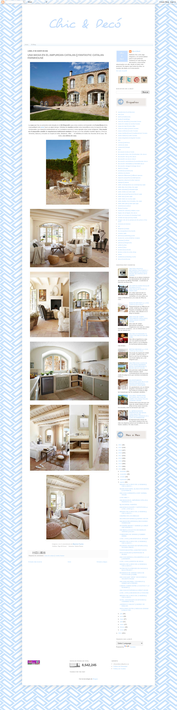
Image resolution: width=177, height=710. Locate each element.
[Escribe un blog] (36, 552)
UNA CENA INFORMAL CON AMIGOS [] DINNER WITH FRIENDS (132, 582)
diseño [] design (123, 168)
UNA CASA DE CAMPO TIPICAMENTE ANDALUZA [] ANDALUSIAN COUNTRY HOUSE (138, 319)
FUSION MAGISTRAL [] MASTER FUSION (133, 550)
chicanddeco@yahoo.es (121, 664)
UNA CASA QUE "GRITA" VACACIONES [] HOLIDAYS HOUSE (133, 578)
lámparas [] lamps (123, 228)
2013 (120, 466)
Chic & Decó (136, 51)
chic (119, 140)
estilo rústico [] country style (127, 199)
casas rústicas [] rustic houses (127, 135)
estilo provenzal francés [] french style (130, 194)
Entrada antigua (102, 562)
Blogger (95, 679)
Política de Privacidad (120, 666)
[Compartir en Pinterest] (44, 552)
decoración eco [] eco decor (127, 159)
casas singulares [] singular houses (129, 138)
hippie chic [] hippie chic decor (127, 213)
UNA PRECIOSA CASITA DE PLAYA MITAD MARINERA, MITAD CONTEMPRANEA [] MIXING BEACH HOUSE (138, 365)
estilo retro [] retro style (125, 196)
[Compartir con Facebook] (41, 552)
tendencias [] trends (124, 249)
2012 (120, 469)
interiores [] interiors (124, 224)
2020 (120, 447)
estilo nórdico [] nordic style (126, 192)
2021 (120, 445)
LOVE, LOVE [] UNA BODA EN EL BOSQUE (134, 538)
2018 (120, 453)
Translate (133, 647)
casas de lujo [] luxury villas (126, 126)
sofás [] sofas (122, 245)
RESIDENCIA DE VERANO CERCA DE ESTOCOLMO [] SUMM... (132, 573)
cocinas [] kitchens (124, 142)
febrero (122, 627)
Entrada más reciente (35, 562)
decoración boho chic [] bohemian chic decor (132, 154)
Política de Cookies (119, 668)
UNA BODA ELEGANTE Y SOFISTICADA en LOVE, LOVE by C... (134, 508)
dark (119, 149)
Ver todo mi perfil (121, 71)
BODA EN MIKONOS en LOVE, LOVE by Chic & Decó (139, 303)
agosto (122, 482)
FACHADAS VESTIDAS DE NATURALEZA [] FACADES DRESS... (134, 546)
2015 (120, 461)
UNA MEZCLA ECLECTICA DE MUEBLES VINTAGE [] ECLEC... (133, 530)
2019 (120, 450)
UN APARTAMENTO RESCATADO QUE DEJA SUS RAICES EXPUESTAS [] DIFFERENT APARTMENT (138, 382)
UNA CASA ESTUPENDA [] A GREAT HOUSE (134, 590)
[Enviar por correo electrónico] (33, 552)
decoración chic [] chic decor (127, 156)
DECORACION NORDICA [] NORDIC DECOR (134, 518)
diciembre (123, 471)
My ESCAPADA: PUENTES (128, 504)
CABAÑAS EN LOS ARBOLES (129, 516)
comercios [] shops (124, 147)
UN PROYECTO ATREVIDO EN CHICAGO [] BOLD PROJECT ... (134, 569)
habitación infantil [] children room (128, 210)
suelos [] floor (122, 247)
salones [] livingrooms (125, 242)
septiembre (123, 479)
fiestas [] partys (123, 208)
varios (120, 254)
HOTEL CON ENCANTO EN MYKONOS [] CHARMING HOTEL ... (133, 600)
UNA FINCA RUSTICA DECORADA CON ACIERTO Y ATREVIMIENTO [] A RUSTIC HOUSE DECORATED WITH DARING (138, 272)
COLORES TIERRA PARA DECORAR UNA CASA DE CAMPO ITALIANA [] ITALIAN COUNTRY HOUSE (138, 398)
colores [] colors (123, 145)
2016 (120, 458)
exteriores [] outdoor (124, 206)
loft (119, 226)
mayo (122, 619)
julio (121, 613)
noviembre (123, 474)
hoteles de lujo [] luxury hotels (127, 217)
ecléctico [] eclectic (124, 173)
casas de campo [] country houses (54, 555)
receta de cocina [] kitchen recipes (129, 238)
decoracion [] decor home (126, 152)
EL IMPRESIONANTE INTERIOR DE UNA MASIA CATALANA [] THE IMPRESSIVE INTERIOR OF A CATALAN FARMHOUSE (138, 414)
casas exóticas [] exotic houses (128, 131)
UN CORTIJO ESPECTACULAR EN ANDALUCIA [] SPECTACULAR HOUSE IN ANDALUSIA (139, 288)
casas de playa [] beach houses (128, 128)
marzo (122, 624)
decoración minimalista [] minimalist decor (131, 163)
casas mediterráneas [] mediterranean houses (132, 133)
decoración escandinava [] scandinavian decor (133, 161)
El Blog (33, 44)
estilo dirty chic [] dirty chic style (128, 187)
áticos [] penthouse (124, 259)
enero (122, 630)
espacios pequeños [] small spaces (129, 177)
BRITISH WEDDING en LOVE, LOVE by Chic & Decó (139, 350)
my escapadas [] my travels (126, 231)
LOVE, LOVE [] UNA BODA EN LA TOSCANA (134, 593)
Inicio (26, 44)
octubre (122, 476)
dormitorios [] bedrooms (125, 170)
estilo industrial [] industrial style (128, 189)
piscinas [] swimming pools (126, 235)
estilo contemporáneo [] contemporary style (131, 184)
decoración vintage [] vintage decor (129, 166)
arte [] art (121, 114)
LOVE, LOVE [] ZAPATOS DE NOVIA (131, 561)
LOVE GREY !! (124, 497)
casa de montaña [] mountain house (129, 121)
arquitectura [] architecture (126, 112)
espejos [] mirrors (123, 182)
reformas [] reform (123, 240)
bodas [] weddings (124, 119)
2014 (120, 463)
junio (121, 616)
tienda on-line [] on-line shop (127, 252)
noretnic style (122, 233)
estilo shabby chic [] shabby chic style (130, 201)
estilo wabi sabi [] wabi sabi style (128, 203)
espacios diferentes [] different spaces (130, 175)
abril (121, 621)
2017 (120, 455)
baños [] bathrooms (124, 117)
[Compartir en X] (39, 552)
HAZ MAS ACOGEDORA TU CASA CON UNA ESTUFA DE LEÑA (138, 335)
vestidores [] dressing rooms (127, 256)
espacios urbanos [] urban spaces (129, 180)
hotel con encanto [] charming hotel (129, 215)
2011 (120, 633)
